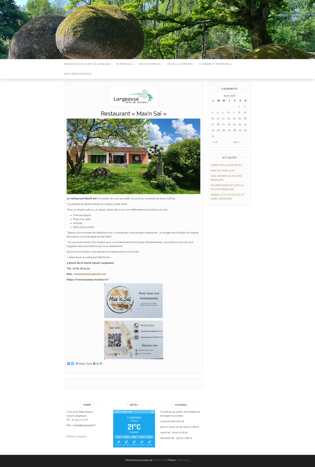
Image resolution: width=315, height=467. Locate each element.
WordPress (159, 460)
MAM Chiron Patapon (77, 73)
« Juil (215, 142)
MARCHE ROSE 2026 (222, 170)
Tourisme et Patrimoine (214, 64)
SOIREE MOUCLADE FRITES (226, 165)
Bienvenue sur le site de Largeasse (87, 64)
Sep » (236, 142)
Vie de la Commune (179, 64)
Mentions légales (76, 436)
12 (223, 118)
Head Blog (183, 460)
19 (223, 124)
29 (239, 130)
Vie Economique (150, 64)
